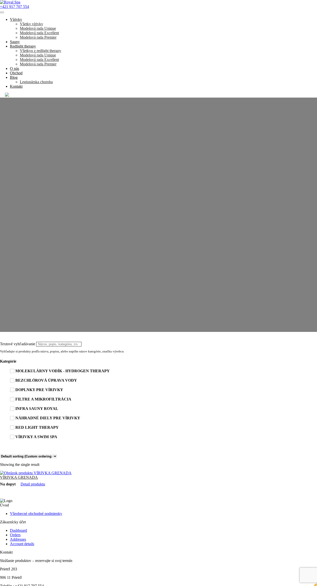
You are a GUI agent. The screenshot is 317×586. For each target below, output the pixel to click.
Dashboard (18, 530)
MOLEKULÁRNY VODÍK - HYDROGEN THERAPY (62, 371)
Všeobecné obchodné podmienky (36, 513)
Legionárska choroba (36, 82)
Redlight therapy (23, 46)
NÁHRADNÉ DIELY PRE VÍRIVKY (47, 418)
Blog (14, 77)
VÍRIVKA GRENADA (19, 477)
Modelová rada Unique (38, 28)
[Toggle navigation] (2, 12)
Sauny (15, 42)
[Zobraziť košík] (7, 95)
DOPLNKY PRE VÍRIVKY (39, 390)
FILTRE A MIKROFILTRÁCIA (43, 399)
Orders (15, 535)
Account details (22, 544)
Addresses (18, 539)
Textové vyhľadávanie (17, 344)
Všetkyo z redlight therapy (40, 51)
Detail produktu (33, 484)
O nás (14, 68)
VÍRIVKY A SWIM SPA (36, 437)
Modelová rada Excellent (39, 33)
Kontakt (16, 86)
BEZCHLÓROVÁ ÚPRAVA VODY (46, 380)
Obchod (16, 73)
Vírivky (16, 19)
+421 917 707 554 (14, 6)
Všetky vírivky (31, 24)
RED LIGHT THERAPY (37, 427)
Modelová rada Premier (38, 37)
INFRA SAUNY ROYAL (36, 408)
